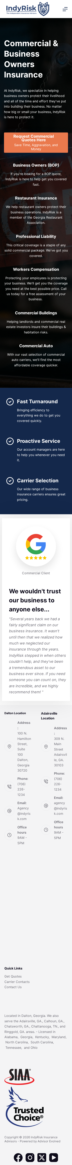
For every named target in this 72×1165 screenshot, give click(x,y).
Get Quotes (13, 976)
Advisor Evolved (49, 1141)
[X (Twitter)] (41, 1157)
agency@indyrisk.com (60, 808)
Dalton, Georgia (33, 1016)
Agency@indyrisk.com (23, 813)
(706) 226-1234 (21, 789)
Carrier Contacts (17, 982)
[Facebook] (18, 1157)
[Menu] (65, 9)
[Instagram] (30, 1157)
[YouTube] (53, 1157)
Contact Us (13, 987)
